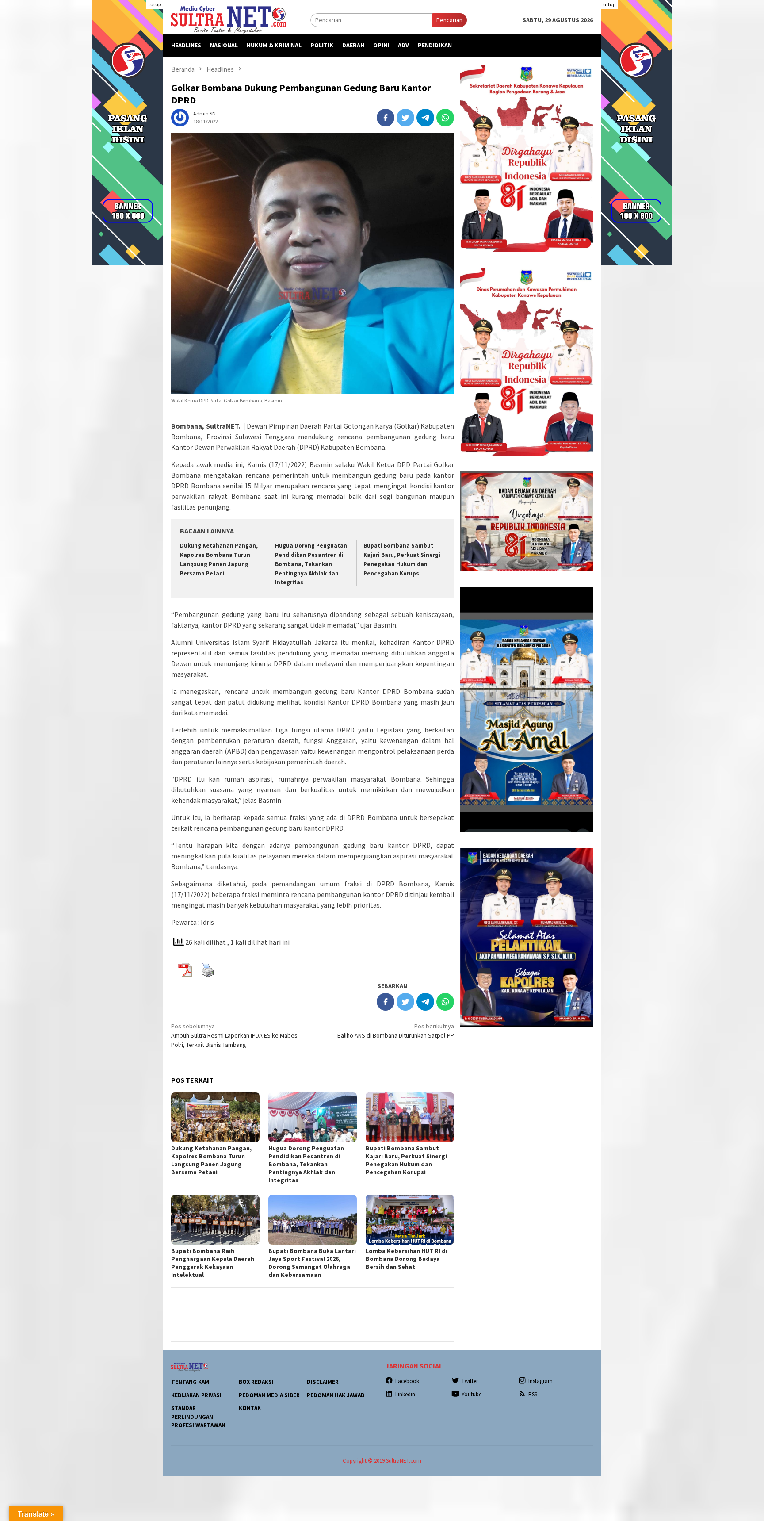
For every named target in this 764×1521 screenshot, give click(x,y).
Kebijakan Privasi (196, 1395)
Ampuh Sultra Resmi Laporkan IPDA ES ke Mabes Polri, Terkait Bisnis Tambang (234, 1035)
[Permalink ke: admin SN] (180, 117)
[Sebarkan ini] (385, 117)
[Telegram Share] (425, 117)
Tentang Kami (191, 1382)
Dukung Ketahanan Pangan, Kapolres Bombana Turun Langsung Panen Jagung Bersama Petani (211, 1160)
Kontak (250, 1408)
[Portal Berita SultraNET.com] (228, 19)
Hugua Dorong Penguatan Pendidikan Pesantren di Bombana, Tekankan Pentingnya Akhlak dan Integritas (311, 564)
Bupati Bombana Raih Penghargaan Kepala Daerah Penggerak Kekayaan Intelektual (212, 1263)
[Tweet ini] (405, 117)
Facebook (407, 1381)
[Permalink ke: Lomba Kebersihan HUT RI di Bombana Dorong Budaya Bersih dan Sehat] (410, 1220)
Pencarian (449, 20)
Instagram (540, 1381)
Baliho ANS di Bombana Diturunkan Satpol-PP (395, 1030)
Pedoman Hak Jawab (335, 1395)
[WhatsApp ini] (445, 117)
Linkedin (405, 1394)
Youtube (471, 1394)
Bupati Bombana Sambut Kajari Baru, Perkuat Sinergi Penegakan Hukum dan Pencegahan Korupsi (406, 1160)
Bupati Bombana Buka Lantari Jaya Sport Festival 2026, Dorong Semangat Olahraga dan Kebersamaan (312, 1263)
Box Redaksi (256, 1382)
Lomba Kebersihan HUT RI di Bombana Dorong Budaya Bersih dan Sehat (406, 1259)
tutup (155, 4)
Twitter (470, 1381)
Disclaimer (323, 1382)
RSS (532, 1394)
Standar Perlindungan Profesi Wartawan (198, 1416)
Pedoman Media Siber (269, 1395)
